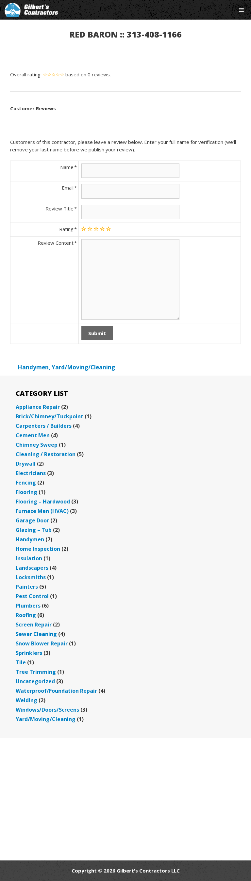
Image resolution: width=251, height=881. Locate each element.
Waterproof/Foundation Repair (56, 690)
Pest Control (32, 596)
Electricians (31, 473)
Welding (26, 700)
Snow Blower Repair (42, 643)
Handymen (33, 367)
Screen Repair (34, 624)
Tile (21, 662)
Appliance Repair (38, 406)
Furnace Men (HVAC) (42, 511)
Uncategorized (35, 681)
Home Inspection (38, 548)
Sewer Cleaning (36, 634)
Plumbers (28, 605)
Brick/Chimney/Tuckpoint (49, 416)
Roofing (26, 615)
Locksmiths (31, 577)
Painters (27, 586)
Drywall (26, 463)
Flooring (26, 492)
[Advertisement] (125, 799)
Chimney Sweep (37, 444)
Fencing (26, 482)
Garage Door (32, 520)
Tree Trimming (36, 671)
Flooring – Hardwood (43, 501)
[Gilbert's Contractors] (31, 10)
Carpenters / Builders (44, 425)
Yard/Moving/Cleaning (83, 367)
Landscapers (32, 567)
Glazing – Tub (34, 529)
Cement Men (33, 435)
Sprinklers (29, 653)
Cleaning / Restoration (45, 454)
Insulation (29, 558)
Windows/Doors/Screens (47, 709)
